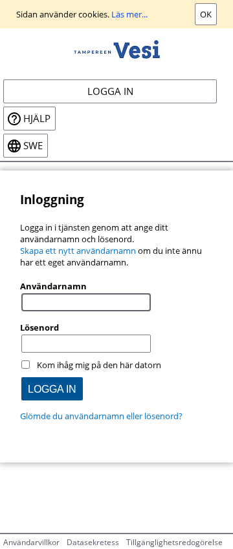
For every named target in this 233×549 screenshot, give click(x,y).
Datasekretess (93, 542)
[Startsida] (116, 48)
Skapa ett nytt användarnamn (78, 250)
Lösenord (39, 327)
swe (33, 145)
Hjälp (36, 118)
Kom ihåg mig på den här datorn (99, 365)
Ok (206, 14)
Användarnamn (53, 286)
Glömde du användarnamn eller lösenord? (101, 416)
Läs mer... (129, 14)
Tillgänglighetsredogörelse (174, 542)
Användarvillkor (31, 542)
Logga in (110, 91)
